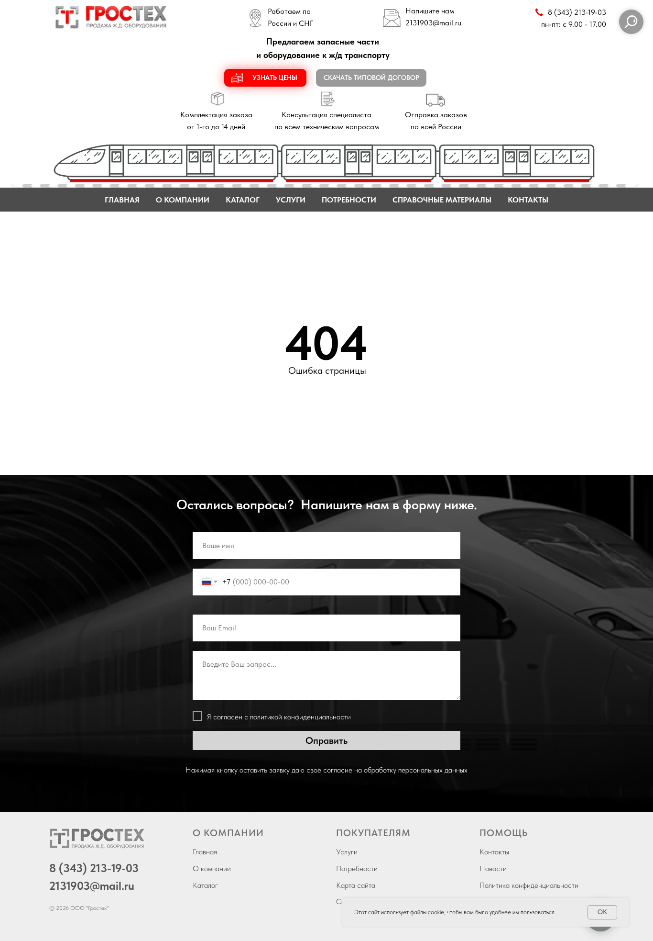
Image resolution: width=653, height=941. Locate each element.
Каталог (205, 885)
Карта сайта (355, 885)
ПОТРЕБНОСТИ (349, 199)
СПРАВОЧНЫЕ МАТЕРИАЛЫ (441, 199)
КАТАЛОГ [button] (243, 199)
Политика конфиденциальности (528, 885)
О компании (212, 868)
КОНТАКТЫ (528, 199)
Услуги (347, 851)
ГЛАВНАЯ (122, 199)
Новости (493, 868)
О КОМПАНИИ (182, 199)
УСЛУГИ (290, 199)
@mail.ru (447, 22)
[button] (265, 77)
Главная (205, 851)
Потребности (357, 868)
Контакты (494, 851)
